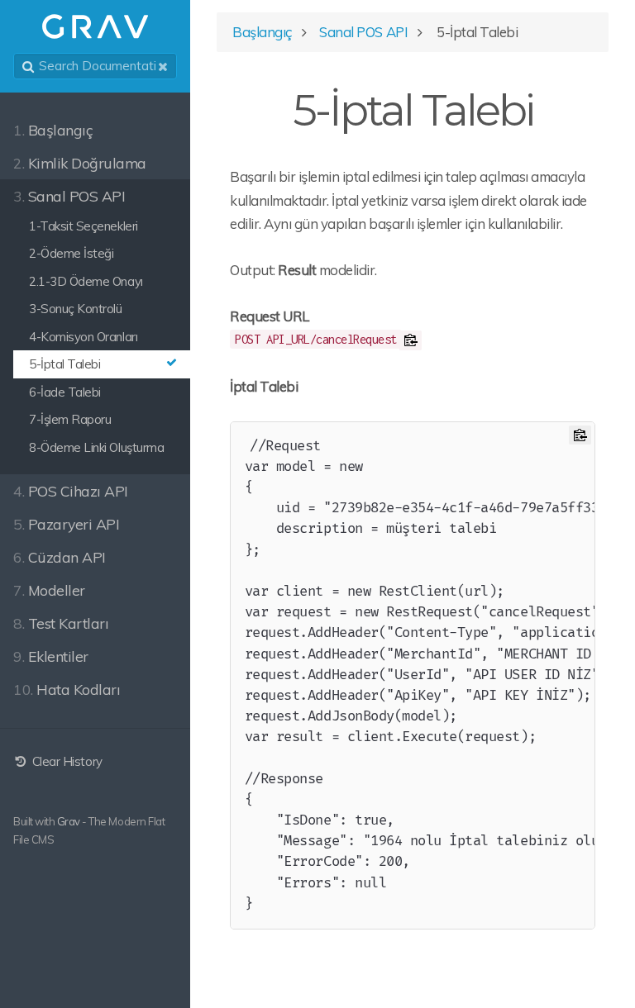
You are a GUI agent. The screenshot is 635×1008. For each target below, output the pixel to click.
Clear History (65, 761)
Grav (68, 821)
